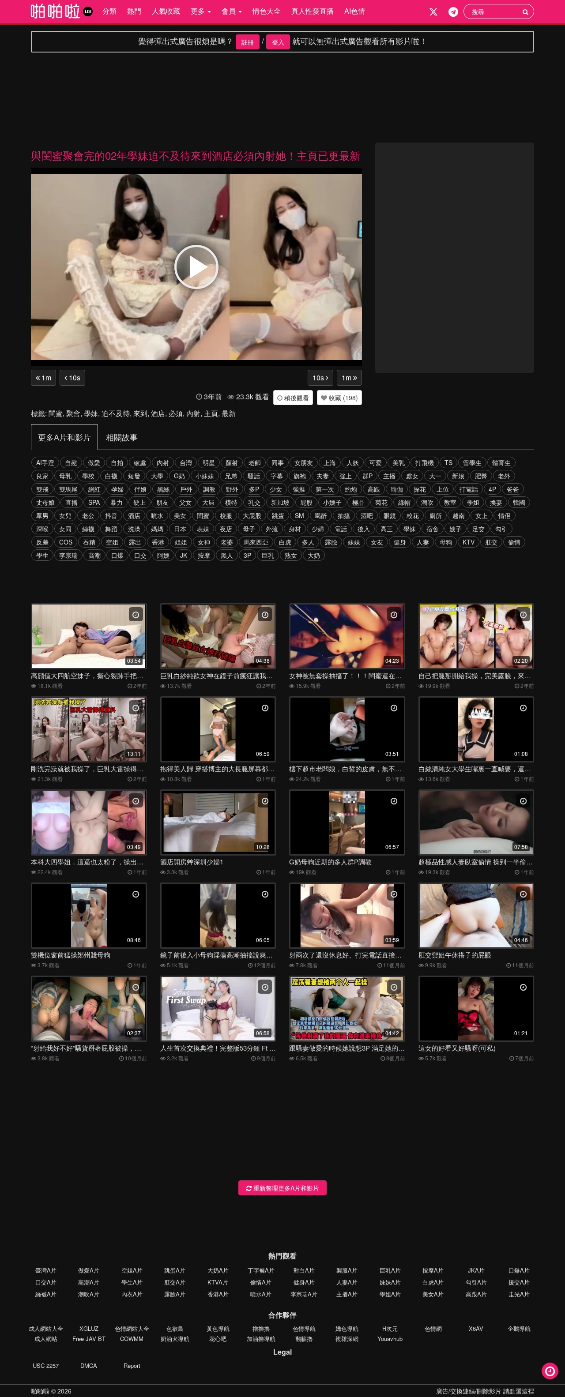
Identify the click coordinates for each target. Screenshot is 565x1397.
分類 (109, 11)
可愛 (375, 462)
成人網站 (45, 1338)
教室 (450, 502)
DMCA (88, 1365)
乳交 (254, 502)
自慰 (71, 462)
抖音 (111, 515)
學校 (88, 475)
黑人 (227, 555)
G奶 (179, 475)
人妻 (423, 541)
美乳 (398, 462)
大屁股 (252, 515)
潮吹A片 (88, 1294)
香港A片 (218, 1294)
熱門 (134, 11)
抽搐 (344, 515)
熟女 (291, 555)
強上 (345, 475)
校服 (226, 515)
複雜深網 (346, 1338)
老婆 (227, 541)
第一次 (325, 488)
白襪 (111, 475)
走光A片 (519, 1294)
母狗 (446, 541)
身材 (295, 528)
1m (45, 377)
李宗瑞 (68, 555)
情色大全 (266, 11)
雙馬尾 (68, 488)
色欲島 (175, 1328)
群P (367, 475)
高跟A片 (476, 1294)
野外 (232, 488)
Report (132, 1365)
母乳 (65, 475)
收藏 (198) (342, 397)
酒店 (158, 413)
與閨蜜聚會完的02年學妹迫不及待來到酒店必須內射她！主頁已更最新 (195, 155)
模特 (231, 502)
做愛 (94, 462)
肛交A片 (174, 1282)
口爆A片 (519, 1270)
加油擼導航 (261, 1338)
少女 (276, 488)
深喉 (42, 528)
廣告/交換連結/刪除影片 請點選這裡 (485, 1390)
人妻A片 (347, 1282)
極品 (358, 502)
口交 (140, 555)
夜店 (226, 528)
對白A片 (304, 1270)
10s (73, 377)
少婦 (318, 528)
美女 (180, 515)
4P (492, 488)
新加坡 (280, 502)
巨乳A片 (390, 1270)
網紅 (94, 488)
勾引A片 (476, 1282)
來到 (140, 413)
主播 (389, 475)
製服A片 (347, 1270)
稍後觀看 (295, 397)
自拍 (117, 462)
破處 (140, 462)
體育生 (501, 462)
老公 (88, 515)
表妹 (203, 528)
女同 (65, 528)
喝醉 (321, 515)
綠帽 (404, 502)
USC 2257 (46, 1365)
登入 (278, 42)
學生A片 (132, 1282)
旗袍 (300, 475)
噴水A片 (260, 1294)
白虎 (285, 541)
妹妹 (354, 541)
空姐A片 (132, 1270)
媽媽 (157, 528)
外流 (272, 528)
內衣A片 (132, 1294)
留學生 (472, 462)
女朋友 (303, 462)
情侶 (504, 515)
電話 (341, 528)
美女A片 (433, 1294)
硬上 (139, 502)
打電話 (469, 488)
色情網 (433, 1328)
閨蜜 (56, 413)
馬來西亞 (256, 541)
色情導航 (304, 1328)
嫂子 (455, 528)
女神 (204, 541)
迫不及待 (116, 413)
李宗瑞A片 (303, 1294)
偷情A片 (260, 1282)
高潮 (94, 555)
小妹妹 (205, 475)
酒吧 (367, 515)
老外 (504, 475)
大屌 (208, 502)
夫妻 (322, 475)
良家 (42, 475)
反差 (42, 541)
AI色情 (354, 11)
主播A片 (347, 1294)
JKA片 (476, 1270)
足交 (478, 528)
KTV (469, 541)
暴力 (116, 502)
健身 (400, 541)
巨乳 (268, 555)
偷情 (514, 541)
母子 (249, 528)
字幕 (277, 475)
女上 (481, 515)
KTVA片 (217, 1282)
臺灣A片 (45, 1270)
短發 (134, 475)
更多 (199, 11)
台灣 (186, 462)
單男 (42, 515)
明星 (209, 462)
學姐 (473, 502)
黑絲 (163, 488)
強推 (299, 488)
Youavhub (390, 1338)
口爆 (117, 555)
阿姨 (163, 555)
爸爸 (513, 488)
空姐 (112, 541)
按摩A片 (433, 1270)
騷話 (254, 475)
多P (254, 488)
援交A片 (519, 1282)
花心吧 (217, 1338)
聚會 (73, 413)
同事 (277, 462)
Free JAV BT (88, 1338)
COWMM (131, 1338)
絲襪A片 (45, 1294)
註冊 (247, 42)
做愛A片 (88, 1270)
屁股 (306, 502)
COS (65, 541)
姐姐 (181, 541)
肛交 (491, 541)
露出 (135, 541)
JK (183, 555)
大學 (157, 475)
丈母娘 (45, 502)
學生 (42, 555)
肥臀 (481, 475)
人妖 (353, 462)
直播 (71, 502)
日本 (180, 528)
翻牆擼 (304, 1338)
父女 (185, 502)
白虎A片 (433, 1282)
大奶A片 (218, 1270)
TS (448, 462)
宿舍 (432, 528)
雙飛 (42, 488)
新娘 (458, 475)
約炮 (351, 488)
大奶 (314, 555)
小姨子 (332, 502)
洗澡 (134, 528)
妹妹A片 (390, 1282)
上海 (330, 462)
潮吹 (427, 502)
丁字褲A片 (261, 1270)
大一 (435, 475)
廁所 (435, 515)
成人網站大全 (46, 1328)
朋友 (162, 502)
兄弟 (231, 475)
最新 (229, 413)
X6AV (476, 1328)
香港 (158, 541)
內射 (193, 413)
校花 (413, 515)
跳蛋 (278, 515)
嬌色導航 (346, 1328)
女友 (377, 541)
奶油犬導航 (175, 1338)
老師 (255, 462)
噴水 (157, 515)
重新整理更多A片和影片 (285, 1187)
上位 (443, 488)
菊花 (381, 502)
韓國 (519, 502)
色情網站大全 (132, 1328)
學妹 (91, 413)
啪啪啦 (40, 1390)
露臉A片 (174, 1294)
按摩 (204, 555)
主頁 (211, 413)
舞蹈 (111, 528)
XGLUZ (88, 1328)
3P (247, 555)
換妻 (496, 502)
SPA (94, 502)
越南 (458, 515)
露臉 (331, 541)
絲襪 (88, 528)
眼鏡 (390, 515)
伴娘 (140, 488)
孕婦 (117, 488)
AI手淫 (45, 462)
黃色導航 (218, 1328)
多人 (308, 541)
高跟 (374, 488)
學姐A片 (390, 1294)
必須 (176, 413)
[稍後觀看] (550, 1371)
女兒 (65, 515)
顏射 (232, 462)
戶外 (186, 488)
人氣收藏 (166, 11)
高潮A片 (88, 1282)
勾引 (501, 528)
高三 (386, 528)
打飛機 (424, 462)
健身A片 (304, 1282)
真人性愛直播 (312, 11)
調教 (209, 488)
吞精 (89, 541)
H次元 (390, 1328)
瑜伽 (397, 488)
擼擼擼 (261, 1328)
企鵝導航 (519, 1328)
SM (299, 515)
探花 (420, 488)
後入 (364, 528)
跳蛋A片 (174, 1270)
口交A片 (45, 1282)
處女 (412, 475)
